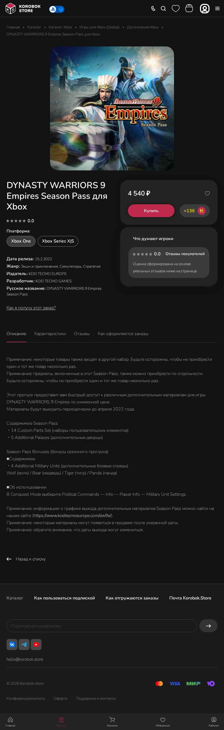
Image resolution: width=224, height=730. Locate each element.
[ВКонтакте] (12, 644)
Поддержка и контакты (96, 698)
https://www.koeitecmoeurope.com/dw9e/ (72, 516)
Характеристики (50, 334)
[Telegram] (24, 644)
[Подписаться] (208, 625)
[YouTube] (36, 644)
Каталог (15, 598)
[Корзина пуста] (189, 8)
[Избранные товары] (176, 8)
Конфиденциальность (26, 698)
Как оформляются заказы (123, 334)
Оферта (60, 698)
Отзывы (82, 334)
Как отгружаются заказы (132, 598)
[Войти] (205, 8)
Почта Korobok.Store (190, 598)
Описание (16, 334)
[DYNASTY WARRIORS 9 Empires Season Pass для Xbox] (112, 108)
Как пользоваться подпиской (64, 598)
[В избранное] (207, 193)
